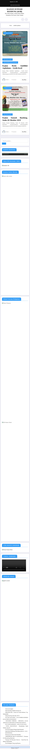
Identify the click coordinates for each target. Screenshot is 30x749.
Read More (24, 79)
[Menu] (3, 19)
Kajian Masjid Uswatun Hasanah (10, 62)
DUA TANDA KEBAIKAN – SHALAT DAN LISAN (15, 724)
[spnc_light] (26, 19)
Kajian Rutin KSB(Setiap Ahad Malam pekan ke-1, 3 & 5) (16, 731)
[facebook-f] (11, 5)
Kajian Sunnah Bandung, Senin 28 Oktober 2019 (15, 119)
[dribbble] (15, 5)
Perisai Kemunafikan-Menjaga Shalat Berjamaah (14, 729)
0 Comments (14, 79)
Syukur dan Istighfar (9, 708)
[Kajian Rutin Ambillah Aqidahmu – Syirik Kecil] (15, 43)
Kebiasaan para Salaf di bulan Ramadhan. (13, 734)
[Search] (22, 19)
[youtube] (19, 5)
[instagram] (17, 5)
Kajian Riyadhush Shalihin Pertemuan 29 (13, 710)
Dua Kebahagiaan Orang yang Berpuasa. (13, 743)
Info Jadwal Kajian (8, 59)
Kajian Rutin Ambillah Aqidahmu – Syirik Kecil (15, 67)
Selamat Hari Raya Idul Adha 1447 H (12, 715)
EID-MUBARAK (8, 732)
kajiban (7, 79)
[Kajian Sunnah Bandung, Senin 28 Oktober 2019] (15, 98)
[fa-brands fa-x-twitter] (13, 5)
